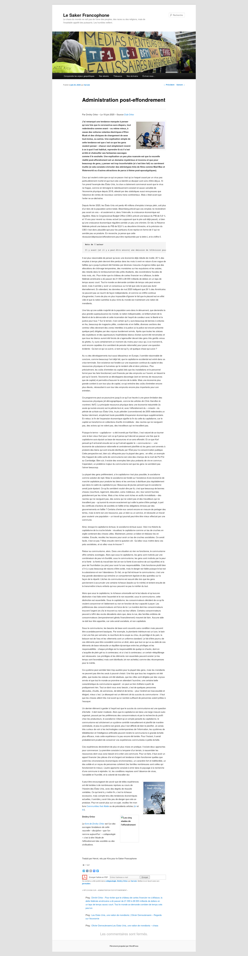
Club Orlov (129, 114)
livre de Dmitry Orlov (94, 823)
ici (135, 806)
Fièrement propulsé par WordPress (124, 946)
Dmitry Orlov (122, 881)
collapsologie (110, 881)
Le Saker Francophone (86, 15)
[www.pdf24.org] (84, 877)
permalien (86, 883)
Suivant (181, 84)
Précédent (169, 84)
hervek (87, 85)
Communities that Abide (98, 806)
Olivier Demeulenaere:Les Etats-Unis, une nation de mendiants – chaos (124, 925)
